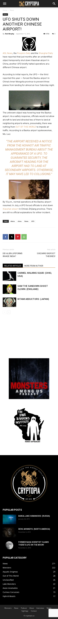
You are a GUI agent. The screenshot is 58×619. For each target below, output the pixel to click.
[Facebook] (5, 237)
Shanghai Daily (46, 53)
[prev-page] (4, 312)
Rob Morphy (9, 34)
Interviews (40, 608)
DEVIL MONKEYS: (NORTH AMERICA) (34, 529)
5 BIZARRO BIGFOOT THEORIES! (46, 255)
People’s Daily (23, 53)
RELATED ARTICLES (12, 266)
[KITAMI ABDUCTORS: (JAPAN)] (9, 302)
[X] (11, 237)
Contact (34, 611)
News (12, 10)
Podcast (24, 608)
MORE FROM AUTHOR (33, 266)
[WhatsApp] (24, 237)
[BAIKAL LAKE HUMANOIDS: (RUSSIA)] (9, 519)
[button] (4, 3)
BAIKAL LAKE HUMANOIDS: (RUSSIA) (34, 516)
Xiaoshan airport (10, 209)
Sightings (24, 611)
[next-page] (8, 312)
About (31, 608)
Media (49, 608)
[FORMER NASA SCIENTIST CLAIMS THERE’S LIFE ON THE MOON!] (9, 545)
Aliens (13, 221)
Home (5, 10)
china (19, 221)
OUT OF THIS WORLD (26, 126)
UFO (32, 221)
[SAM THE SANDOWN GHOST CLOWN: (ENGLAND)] (9, 289)
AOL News (7, 53)
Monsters (8, 608)
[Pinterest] (18, 237)
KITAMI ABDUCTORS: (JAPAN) (33, 299)
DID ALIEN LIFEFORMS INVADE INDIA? (12, 255)
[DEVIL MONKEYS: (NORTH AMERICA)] (9, 532)
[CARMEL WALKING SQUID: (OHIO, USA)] (9, 276)
